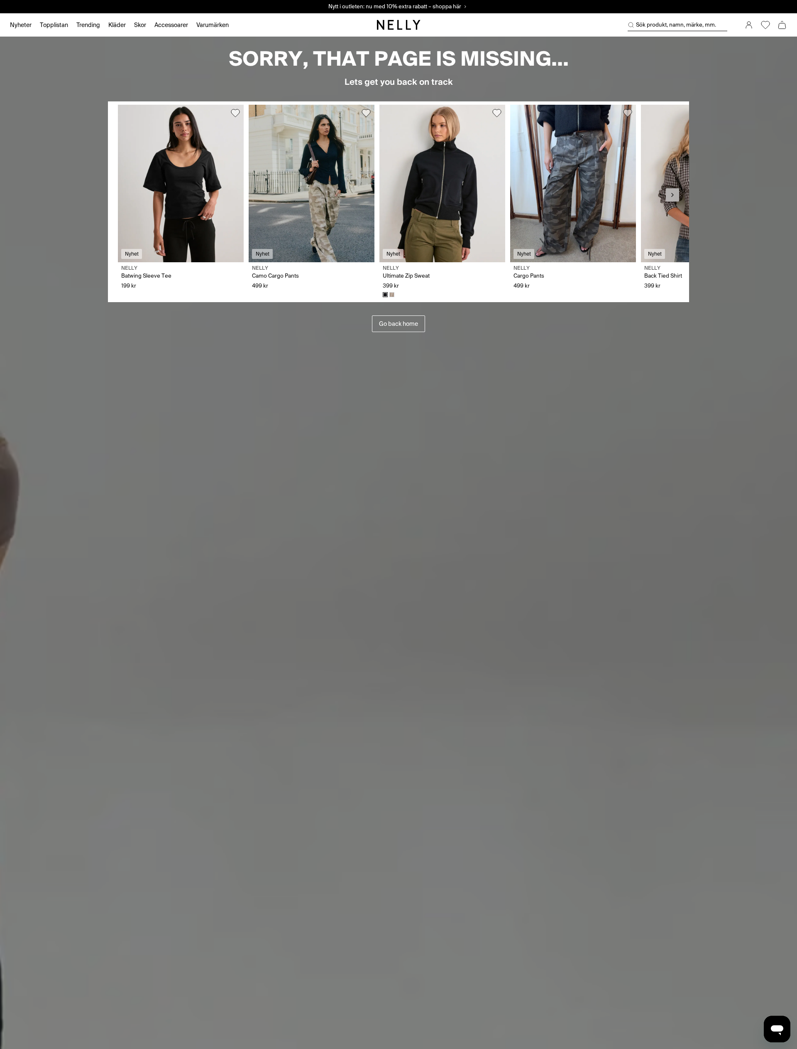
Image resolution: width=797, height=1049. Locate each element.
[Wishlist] (765, 25)
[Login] (749, 25)
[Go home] (398, 25)
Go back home (398, 324)
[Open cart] (782, 25)
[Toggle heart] (235, 113)
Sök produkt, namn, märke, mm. (676, 24)
